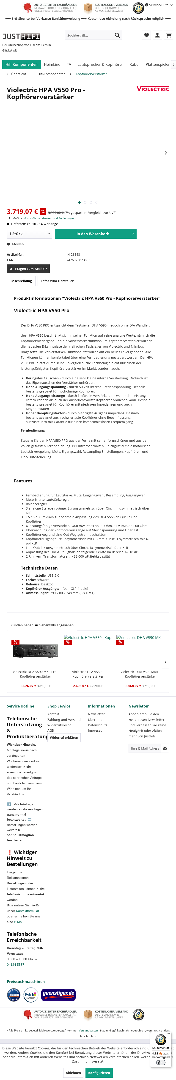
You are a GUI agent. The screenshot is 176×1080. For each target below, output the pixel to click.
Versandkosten (88, 1030)
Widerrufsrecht (59, 725)
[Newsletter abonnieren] (165, 748)
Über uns (95, 719)
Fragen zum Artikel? (31, 268)
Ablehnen (73, 1073)
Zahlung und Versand (64, 719)
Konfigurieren (99, 1073)
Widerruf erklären (64, 737)
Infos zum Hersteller (57, 281)
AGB (50, 730)
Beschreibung (21, 281)
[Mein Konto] (157, 35)
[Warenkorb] (168, 35)
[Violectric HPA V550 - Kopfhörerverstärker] (88, 651)
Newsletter (96, 714)
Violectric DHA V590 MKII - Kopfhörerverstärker (140, 674)
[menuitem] (93, 35)
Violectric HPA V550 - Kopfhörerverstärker (88, 674)
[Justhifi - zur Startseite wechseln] (21, 36)
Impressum (96, 730)
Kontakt (53, 714)
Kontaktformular (27, 911)
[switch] (160, 1062)
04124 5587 (15, 964)
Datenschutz (97, 725)
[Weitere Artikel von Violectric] (153, 94)
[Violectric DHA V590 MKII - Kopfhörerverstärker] (140, 651)
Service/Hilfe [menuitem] (158, 5)
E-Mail (18, 922)
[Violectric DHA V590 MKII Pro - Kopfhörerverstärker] (36, 651)
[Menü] (168, 1034)
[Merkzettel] (146, 35)
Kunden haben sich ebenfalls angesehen (42, 625)
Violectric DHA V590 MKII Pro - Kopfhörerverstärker (35, 674)
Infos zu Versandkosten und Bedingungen (49, 218)
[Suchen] (117, 35)
